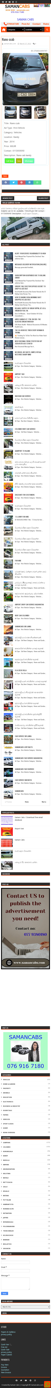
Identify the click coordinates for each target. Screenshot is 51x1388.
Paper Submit (6, 1355)
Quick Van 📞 (6, 1344)
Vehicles (6, 1080)
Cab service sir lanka (23, 736)
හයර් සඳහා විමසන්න (23, 363)
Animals (6, 1093)
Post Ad (26, 24)
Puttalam (7, 1200)
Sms (19, 161)
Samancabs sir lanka (23, 626)
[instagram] (16, 2)
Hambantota (8, 1204)
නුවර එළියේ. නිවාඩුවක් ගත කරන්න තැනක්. (29, 693)
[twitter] (6, 2)
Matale (5, 1178)
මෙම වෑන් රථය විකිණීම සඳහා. (26, 418)
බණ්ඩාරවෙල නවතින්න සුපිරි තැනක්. (29, 725)
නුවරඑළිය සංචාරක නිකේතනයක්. (28, 637)
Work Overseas (9, 1132)
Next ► (44, 802)
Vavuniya (6, 1248)
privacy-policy (6, 1334)
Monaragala (8, 1222)
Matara (6, 1196)
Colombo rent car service (25, 428)
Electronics (8, 1102)
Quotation (5, 1370)
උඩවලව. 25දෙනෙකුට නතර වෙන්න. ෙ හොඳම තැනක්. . (30, 583)
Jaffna (5, 1218)
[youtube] (9, 2)
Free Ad (4, 1347)
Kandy (5, 1156)
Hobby (5, 1128)
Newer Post (8, 198)
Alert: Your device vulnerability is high (30, 253)
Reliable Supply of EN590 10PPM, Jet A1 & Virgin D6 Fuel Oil (30, 309)
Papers (5, 1115)
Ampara (6, 1165)
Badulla (6, 1160)
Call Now (9, 161)
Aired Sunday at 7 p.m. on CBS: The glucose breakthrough (28, 320)
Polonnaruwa (9, 1226)
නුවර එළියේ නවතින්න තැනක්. (27, 703)
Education (7, 1097)
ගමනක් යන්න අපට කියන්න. (26, 472)
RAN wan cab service (23, 396)
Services (6, 1119)
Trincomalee (8, 1231)
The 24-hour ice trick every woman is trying (29, 331)
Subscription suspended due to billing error (30, 276)
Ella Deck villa (21, 670)
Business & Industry (11, 1106)
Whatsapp (29, 161)
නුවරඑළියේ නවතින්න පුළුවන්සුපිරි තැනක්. (28, 715)
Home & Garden (9, 1084)
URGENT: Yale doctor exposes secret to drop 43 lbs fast (30, 287)
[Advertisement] (25, 998)
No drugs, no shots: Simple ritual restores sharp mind (28, 353)
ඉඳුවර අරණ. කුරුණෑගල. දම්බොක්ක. (29, 593)
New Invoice (6, 1372)
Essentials (7, 1110)
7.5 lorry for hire (22, 516)
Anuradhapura (9, 1169)
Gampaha (6, 1142)
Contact (36, 24)
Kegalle (6, 1191)
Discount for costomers (25, 494)
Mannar (6, 1240)
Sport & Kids (8, 1124)
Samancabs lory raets (24, 747)
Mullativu (7, 1244)
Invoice (4, 1367)
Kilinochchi (8, 1235)
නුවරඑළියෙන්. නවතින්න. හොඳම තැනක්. (31, 681)
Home (27, 802)
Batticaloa (7, 1182)
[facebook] (3, 2)
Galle (5, 1187)
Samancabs (19, 791)
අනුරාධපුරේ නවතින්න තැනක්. (27, 659)
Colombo (6, 1147)
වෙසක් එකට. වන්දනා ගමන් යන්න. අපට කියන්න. (30, 572)
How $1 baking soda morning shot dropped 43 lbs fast (28, 298)
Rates (46, 24)
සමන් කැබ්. (19, 407)
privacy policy (6, 1352)
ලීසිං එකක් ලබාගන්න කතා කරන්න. (29, 483)
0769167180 (13, 24)
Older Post (43, 198)
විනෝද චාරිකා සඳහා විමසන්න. (27, 439)
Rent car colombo (22, 615)
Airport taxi (19, 374)
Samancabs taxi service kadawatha (28, 758)
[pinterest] (13, 2)
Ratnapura (7, 1213)
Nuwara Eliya (8, 1209)
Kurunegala (8, 1151)
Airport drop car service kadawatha (29, 604)
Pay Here (4, 1365)
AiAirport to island (22, 450)
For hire (18, 560)
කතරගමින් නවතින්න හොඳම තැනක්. (29, 648)
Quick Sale (5, 1350)
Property (6, 1088)
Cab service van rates (23, 780)
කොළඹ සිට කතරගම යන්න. (26, 385)
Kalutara (6, 1173)
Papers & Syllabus (8, 1332)
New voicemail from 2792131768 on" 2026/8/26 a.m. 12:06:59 (28, 342)
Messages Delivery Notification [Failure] (30, 264)
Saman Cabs (11, 112)
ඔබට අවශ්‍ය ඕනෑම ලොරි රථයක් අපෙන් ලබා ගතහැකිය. (30, 462)
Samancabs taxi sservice (24, 769)
